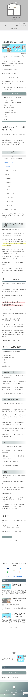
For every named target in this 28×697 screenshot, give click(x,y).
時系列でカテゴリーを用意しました (12, 97)
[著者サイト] (8, 568)
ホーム (7, 690)
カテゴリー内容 (9, 100)
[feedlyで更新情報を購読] (8, 571)
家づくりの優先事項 (9, 107)
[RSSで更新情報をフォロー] (20, 571)
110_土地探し (8, 166)
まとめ (5, 119)
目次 (13, 93)
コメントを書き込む (14, 672)
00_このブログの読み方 (7, 537)
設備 (6, 116)
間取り (6, 114)
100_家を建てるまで (8, 162)
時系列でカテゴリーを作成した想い (14, 102)
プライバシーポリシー (20, 690)
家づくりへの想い (8, 105)
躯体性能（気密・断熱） (11, 112)
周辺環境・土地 (9, 110)
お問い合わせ (14, 692)
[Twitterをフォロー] (20, 568)
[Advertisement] (14, 35)
